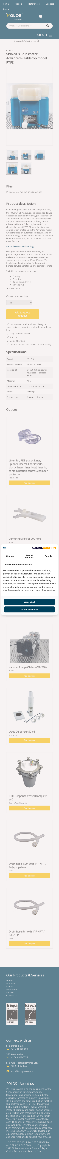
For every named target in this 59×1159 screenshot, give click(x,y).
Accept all (29, 602)
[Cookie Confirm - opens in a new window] (44, 548)
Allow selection (29, 609)
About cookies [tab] (29, 556)
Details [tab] (48, 556)
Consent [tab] (10, 556)
